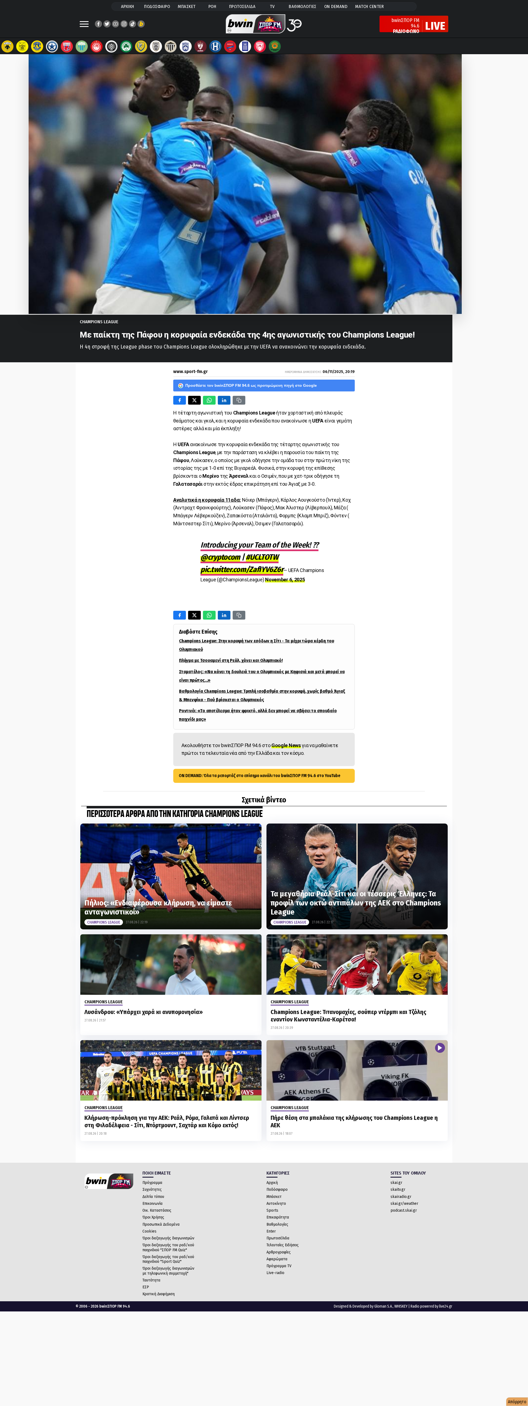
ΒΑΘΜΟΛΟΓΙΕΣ (303, 6)
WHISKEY (401, 1306)
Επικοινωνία (152, 1203)
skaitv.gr (398, 1189)
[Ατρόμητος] (52, 46)
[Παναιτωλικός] (141, 46)
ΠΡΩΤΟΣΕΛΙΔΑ (242, 6)
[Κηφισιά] (186, 46)
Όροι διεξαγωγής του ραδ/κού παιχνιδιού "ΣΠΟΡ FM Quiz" (168, 1247)
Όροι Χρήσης (153, 1217)
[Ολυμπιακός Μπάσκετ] (260, 46)
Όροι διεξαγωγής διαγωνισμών (168, 1238)
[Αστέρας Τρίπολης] (37, 46)
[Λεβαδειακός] (82, 46)
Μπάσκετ (274, 1196)
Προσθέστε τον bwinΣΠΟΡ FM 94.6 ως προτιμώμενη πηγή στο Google (251, 385)
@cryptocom (220, 557)
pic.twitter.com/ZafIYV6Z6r (241, 569)
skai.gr (396, 1182)
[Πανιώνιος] (230, 46)
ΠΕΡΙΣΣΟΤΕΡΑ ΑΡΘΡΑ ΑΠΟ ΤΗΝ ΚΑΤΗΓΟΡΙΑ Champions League (175, 814)
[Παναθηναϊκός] (126, 46)
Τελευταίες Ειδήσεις (282, 1244)
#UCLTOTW (262, 557)
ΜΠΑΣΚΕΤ (187, 6)
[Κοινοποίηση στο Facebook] (179, 400)
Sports (272, 1210)
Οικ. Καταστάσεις (156, 1210)
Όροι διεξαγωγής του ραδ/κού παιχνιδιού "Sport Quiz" (168, 1259)
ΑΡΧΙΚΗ (127, 6)
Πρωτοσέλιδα (277, 1238)
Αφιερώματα (276, 1258)
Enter (271, 1231)
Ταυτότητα (151, 1280)
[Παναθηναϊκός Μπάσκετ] (275, 46)
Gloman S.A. (383, 1306)
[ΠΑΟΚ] (156, 46)
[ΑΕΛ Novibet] (200, 46)
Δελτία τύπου (153, 1196)
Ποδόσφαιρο (277, 1189)
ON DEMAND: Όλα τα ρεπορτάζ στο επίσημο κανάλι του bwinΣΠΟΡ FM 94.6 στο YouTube (259, 775)
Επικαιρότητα (277, 1217)
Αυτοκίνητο (276, 1203)
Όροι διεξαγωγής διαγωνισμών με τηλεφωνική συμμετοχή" (168, 1270)
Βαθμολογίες (277, 1224)
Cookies (149, 1231)
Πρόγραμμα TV (279, 1265)
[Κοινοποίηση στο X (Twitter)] (194, 400)
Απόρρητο (517, 1401)
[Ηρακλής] (215, 46)
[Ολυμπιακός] (96, 46)
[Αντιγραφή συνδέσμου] (239, 400)
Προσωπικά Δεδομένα (161, 1224)
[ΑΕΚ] (7, 46)
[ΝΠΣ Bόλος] (67, 46)
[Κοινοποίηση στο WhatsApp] (209, 400)
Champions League (99, 322)
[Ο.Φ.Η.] (111, 46)
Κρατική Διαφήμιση (158, 1293)
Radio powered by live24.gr (431, 1306)
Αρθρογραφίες (278, 1252)
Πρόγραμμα (152, 1182)
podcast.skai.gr (404, 1210)
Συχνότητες (152, 1189)
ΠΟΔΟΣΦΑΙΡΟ (157, 6)
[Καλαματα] (171, 46)
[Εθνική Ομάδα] (245, 46)
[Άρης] (22, 46)
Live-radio (275, 1272)
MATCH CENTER (369, 6)
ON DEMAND (336, 6)
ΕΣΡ (145, 1287)
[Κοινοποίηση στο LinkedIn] (224, 400)
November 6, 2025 (285, 579)
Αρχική (272, 1182)
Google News (286, 745)
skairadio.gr (401, 1196)
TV (272, 6)
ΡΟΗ (212, 6)
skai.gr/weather (404, 1203)
